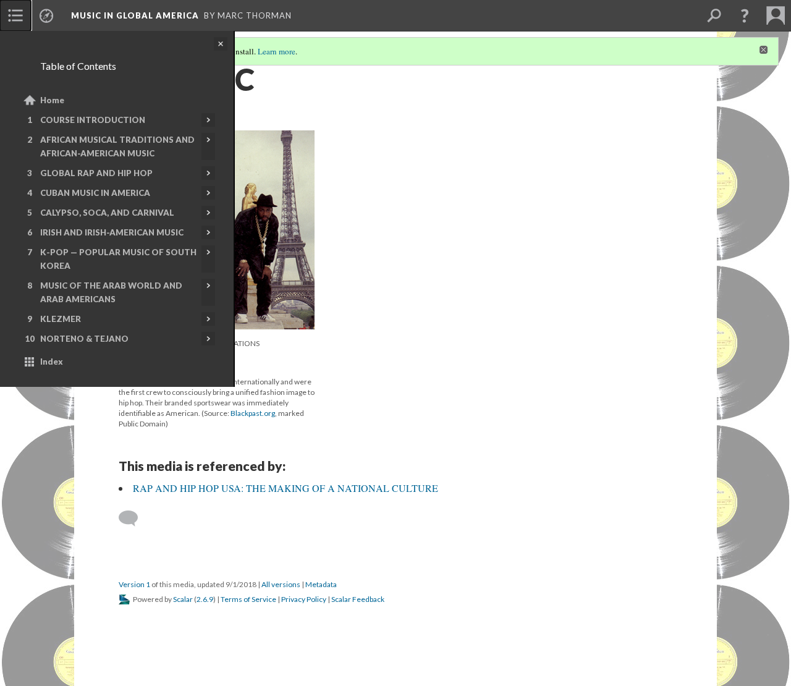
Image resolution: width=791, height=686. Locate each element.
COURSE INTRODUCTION (92, 120)
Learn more (276, 51)
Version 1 (134, 584)
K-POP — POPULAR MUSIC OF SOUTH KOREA (118, 259)
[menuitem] (15, 15)
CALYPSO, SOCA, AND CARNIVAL (107, 213)
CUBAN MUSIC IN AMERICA (95, 193)
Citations (241, 343)
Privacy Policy (303, 599)
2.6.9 (205, 599)
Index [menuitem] (51, 361)
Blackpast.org (253, 413)
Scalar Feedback (357, 599)
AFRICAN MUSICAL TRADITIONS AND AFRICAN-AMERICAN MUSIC (117, 146)
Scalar (183, 599)
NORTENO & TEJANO (84, 339)
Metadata (321, 584)
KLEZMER (60, 319)
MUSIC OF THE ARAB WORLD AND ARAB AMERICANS (111, 292)
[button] (744, 15)
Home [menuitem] (52, 100)
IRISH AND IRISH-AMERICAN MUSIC (112, 232)
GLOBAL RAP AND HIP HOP (96, 173)
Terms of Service (248, 599)
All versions (280, 584)
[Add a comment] (134, 518)
